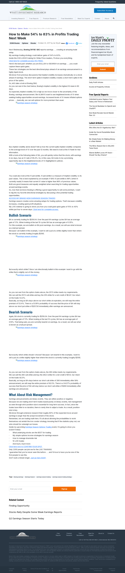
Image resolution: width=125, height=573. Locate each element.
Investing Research (18, 18)
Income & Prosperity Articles (99, 87)
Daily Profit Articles (96, 82)
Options (20, 28)
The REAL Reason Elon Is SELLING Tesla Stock (101, 147)
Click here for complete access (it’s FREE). (26, 61)
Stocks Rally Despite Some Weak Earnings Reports (35, 512)
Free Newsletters (67, 18)
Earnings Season (30, 477)
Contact (97, 18)
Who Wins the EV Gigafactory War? (102, 128)
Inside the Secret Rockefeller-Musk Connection (102, 133)
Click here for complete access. (46, 209)
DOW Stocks (13, 28)
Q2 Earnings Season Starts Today (26, 518)
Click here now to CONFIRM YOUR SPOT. (25, 447)
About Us (101, 533)
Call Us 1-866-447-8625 (18, 2)
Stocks (26, 28)
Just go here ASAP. (38, 458)
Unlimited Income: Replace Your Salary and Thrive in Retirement (100, 100)
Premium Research (49, 18)
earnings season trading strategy (62, 477)
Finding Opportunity (19, 505)
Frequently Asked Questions (105, 2)
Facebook (71, 43)
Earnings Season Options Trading (38, 427)
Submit (103, 69)
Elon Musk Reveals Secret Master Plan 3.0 (101, 114)
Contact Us (111, 533)
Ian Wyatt (56, 43)
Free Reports (33, 18)
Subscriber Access (104, 10)
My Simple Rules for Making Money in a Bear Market (102, 140)
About (107, 18)
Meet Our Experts (84, 18)
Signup (64, 489)
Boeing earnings (18, 477)
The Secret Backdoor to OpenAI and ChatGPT (102, 107)
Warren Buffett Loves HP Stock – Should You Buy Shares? (101, 154)
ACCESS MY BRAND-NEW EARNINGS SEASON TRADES (32, 198)
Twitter (80, 43)
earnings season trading (44, 477)
